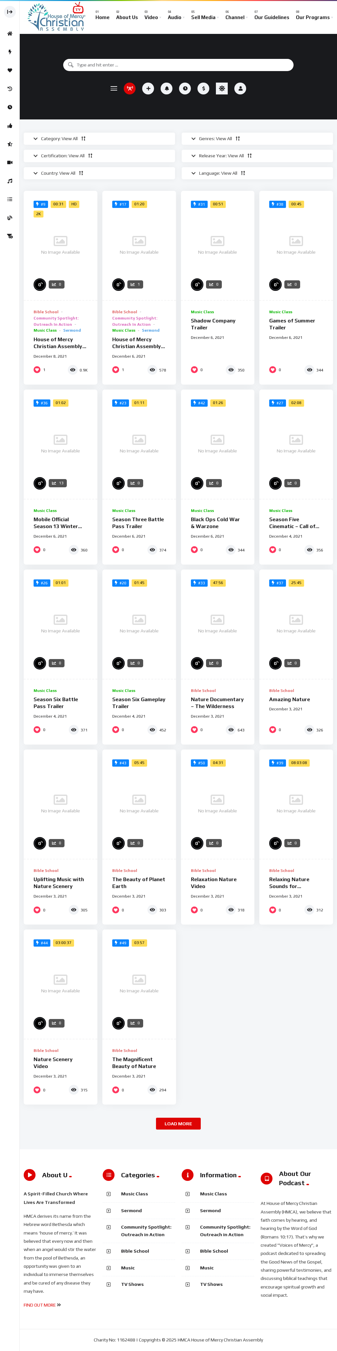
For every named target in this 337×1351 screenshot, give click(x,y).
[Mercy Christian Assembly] (56, 17)
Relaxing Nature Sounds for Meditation (289, 886)
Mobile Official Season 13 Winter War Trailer (56, 526)
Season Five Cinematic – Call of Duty (292, 526)
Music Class (45, 330)
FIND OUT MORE (40, 1305)
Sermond (72, 330)
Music (128, 1267)
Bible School (46, 312)
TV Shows (132, 1284)
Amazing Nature (289, 699)
